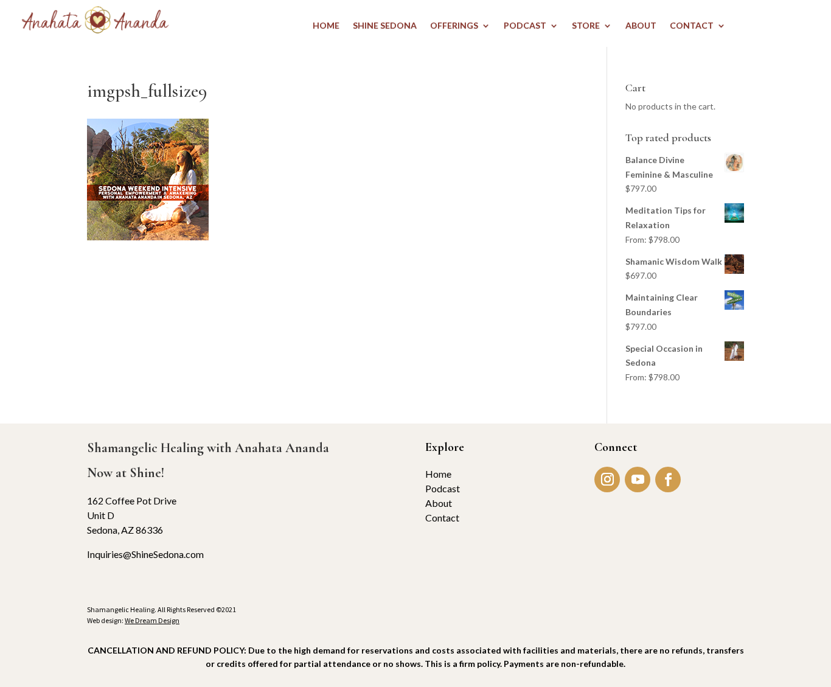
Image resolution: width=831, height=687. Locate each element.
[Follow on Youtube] (637, 479)
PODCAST (525, 25)
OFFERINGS (454, 25)
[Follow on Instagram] (607, 479)
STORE (586, 25)
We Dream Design (152, 620)
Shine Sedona (385, 25)
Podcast (442, 488)
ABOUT (640, 25)
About (438, 503)
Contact (442, 517)
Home (438, 474)
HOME (326, 25)
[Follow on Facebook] (668, 479)
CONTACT (692, 25)
